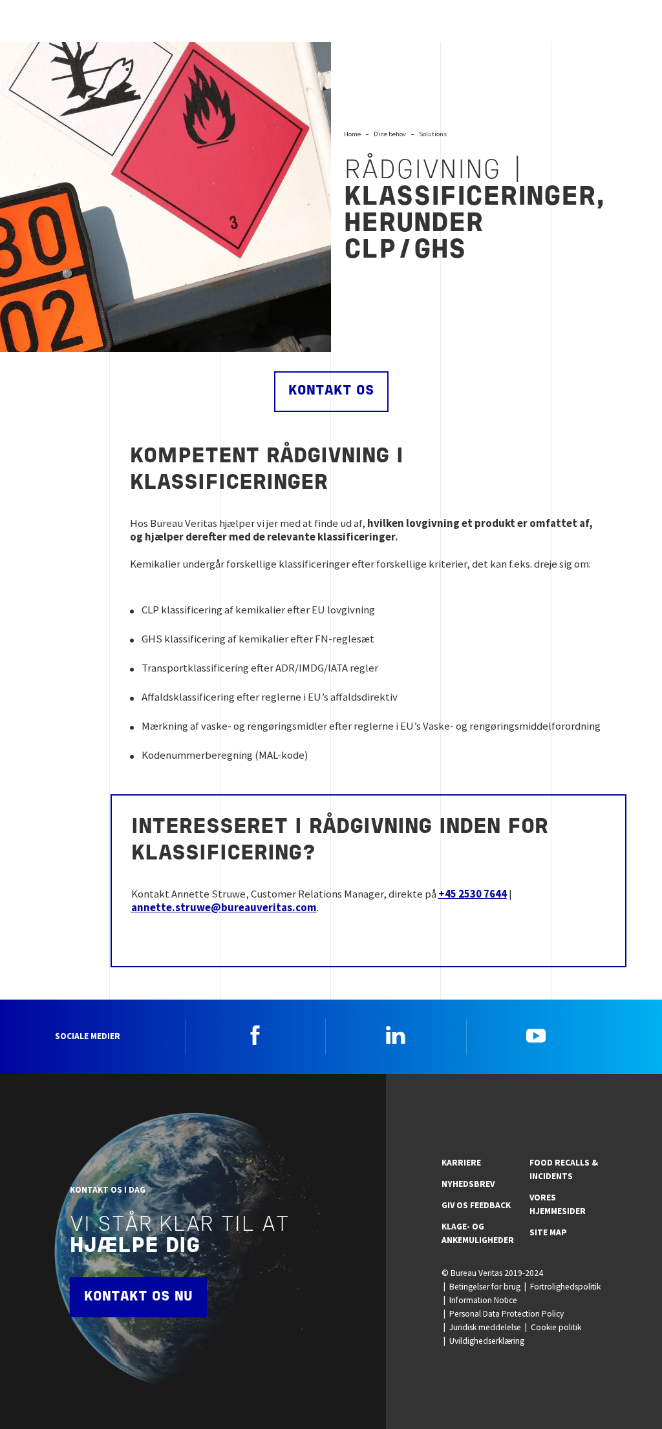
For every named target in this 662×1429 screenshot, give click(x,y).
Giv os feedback (476, 1205)
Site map (548, 1232)
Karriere (461, 1162)
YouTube (536, 1035)
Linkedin (395, 1035)
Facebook (255, 1035)
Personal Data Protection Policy (506, 1313)
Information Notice (483, 1300)
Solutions (433, 133)
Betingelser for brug (484, 1286)
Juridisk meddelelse (485, 1327)
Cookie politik (556, 1327)
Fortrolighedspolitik (565, 1286)
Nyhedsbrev (468, 1183)
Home (352, 133)
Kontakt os (331, 391)
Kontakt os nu (138, 1297)
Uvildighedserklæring (486, 1340)
